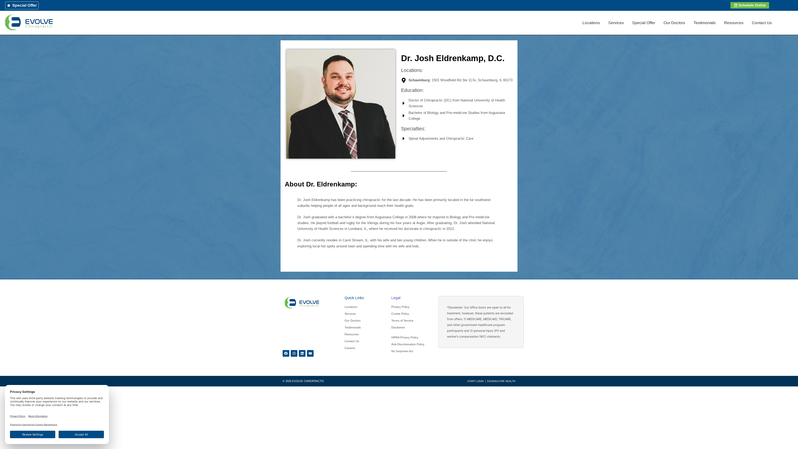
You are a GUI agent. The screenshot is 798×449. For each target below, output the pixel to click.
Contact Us (762, 23)
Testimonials (704, 23)
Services (616, 23)
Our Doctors (674, 23)
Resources (734, 23)
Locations (591, 23)
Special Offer (643, 23)
